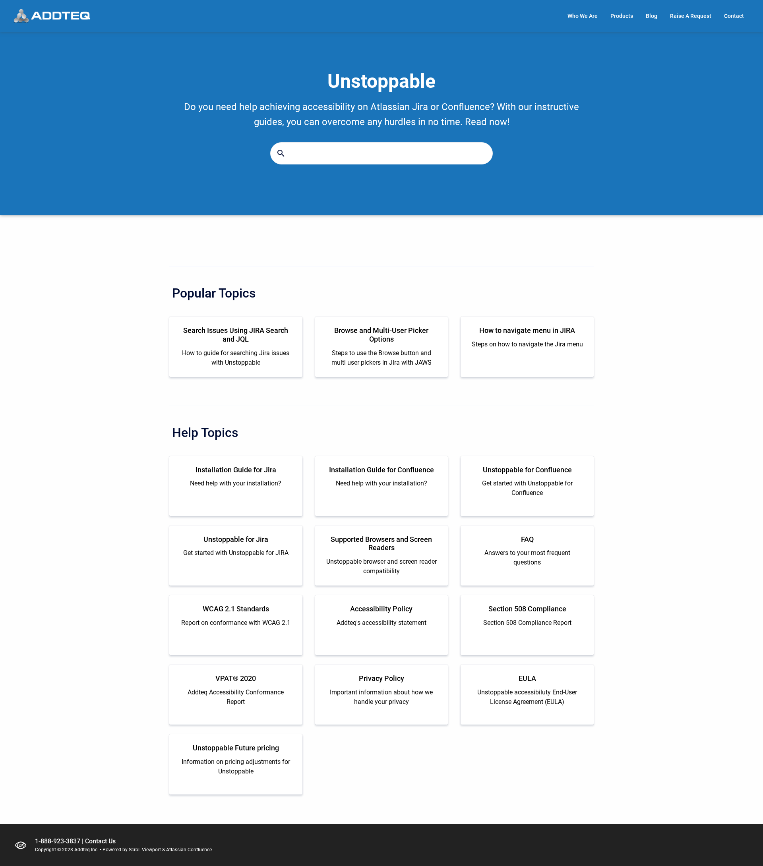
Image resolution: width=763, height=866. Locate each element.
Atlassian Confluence (189, 849)
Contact (734, 16)
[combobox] (381, 153)
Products (621, 16)
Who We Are (582, 16)
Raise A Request (690, 16)
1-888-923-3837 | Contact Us (75, 841)
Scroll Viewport (145, 849)
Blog (651, 16)
